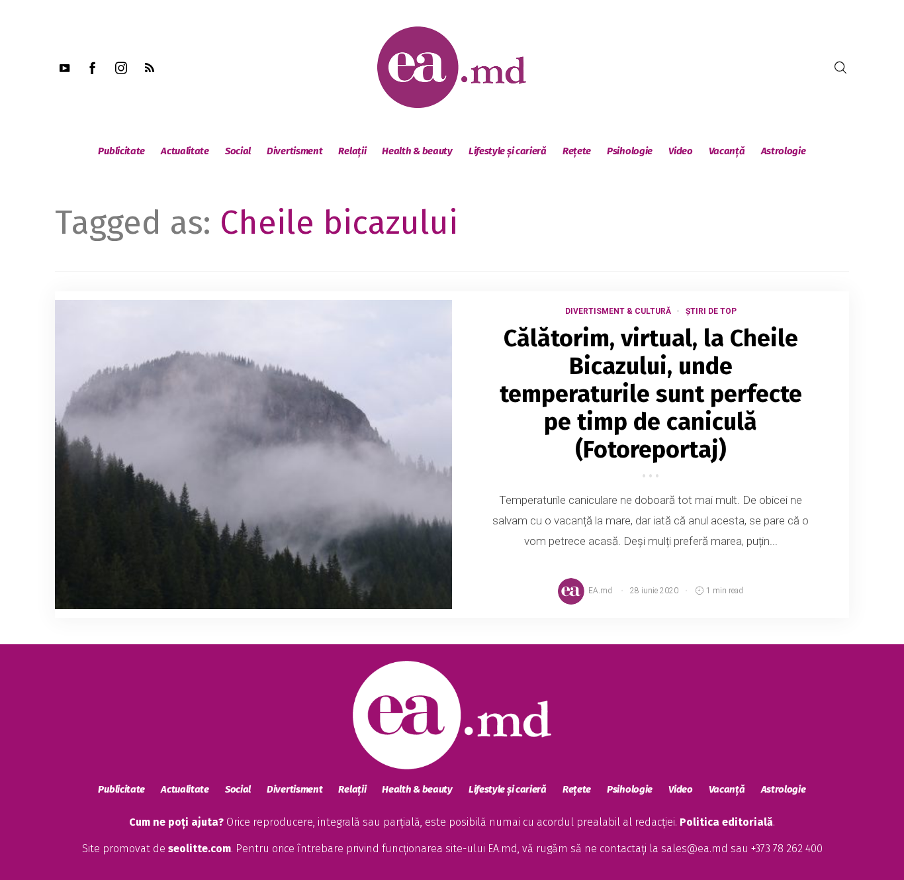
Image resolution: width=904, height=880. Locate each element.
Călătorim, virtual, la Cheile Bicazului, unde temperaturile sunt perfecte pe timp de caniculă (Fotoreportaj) (651, 394)
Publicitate (121, 151)
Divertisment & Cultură (618, 311)
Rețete (577, 151)
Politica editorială (726, 822)
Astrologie (783, 151)
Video (680, 151)
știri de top (711, 311)
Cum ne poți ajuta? (176, 822)
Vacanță (727, 151)
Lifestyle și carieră (508, 151)
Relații (352, 151)
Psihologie (630, 151)
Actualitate (185, 151)
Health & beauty (417, 151)
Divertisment (294, 151)
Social (238, 151)
